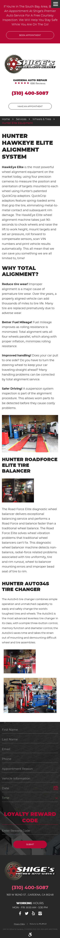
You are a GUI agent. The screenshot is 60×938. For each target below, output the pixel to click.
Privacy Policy (19, 924)
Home (6, 119)
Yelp (33, 913)
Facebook (20, 913)
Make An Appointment (30, 106)
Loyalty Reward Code (30, 817)
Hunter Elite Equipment (17, 123)
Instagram (40, 913)
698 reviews (37, 83)
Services (21, 119)
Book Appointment (30, 35)
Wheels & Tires (41, 119)
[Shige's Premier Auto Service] (30, 64)
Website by (38, 924)
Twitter (26, 913)
